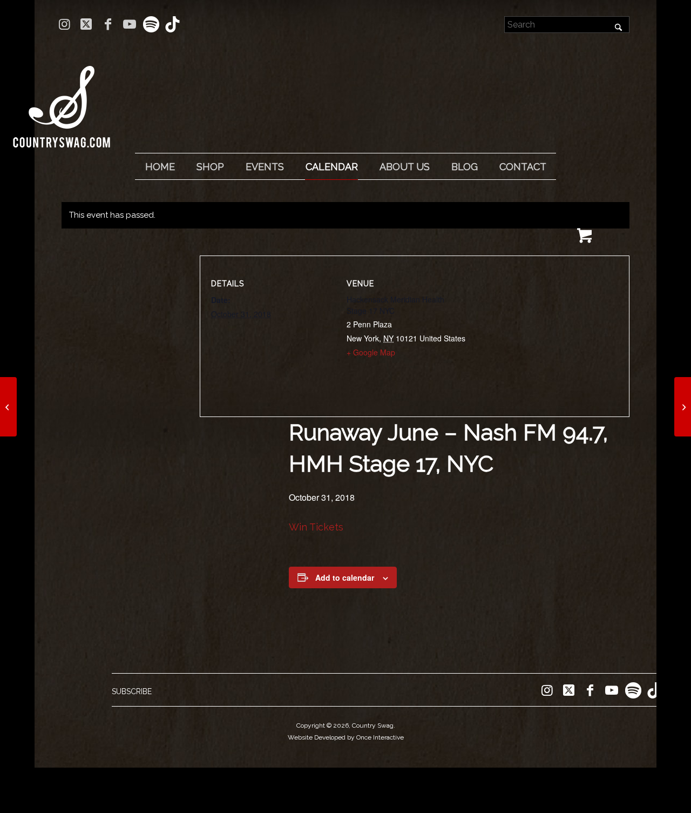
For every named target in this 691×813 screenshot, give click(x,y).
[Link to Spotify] (151, 24)
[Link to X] (86, 24)
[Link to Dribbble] (173, 24)
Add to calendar (344, 577)
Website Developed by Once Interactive (346, 737)
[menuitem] (160, 166)
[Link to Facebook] (108, 24)
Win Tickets (316, 527)
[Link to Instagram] (64, 24)
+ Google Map (371, 352)
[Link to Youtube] (129, 24)
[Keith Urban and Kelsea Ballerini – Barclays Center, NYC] (8, 406)
